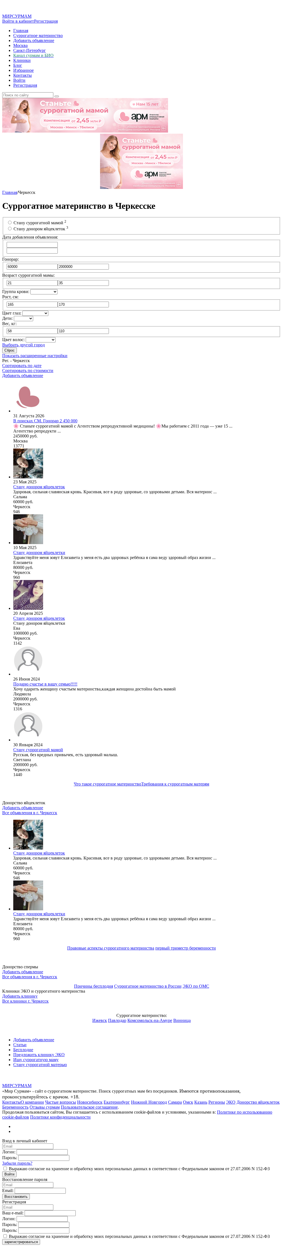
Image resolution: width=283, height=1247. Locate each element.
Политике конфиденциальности (60, 1117)
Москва (20, 45)
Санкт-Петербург (29, 50)
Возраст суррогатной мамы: (28, 275)
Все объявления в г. (29, 812)
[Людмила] (28, 674)
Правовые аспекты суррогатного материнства (110, 948)
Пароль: (9, 1157)
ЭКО (230, 1102)
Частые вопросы (60, 1102)
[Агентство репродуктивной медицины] (28, 410)
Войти (19, 80)
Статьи (20, 1044)
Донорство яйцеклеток (258, 1102)
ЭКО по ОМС (196, 986)
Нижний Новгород (149, 1102)
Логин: (8, 1152)
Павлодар (117, 1020)
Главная (20, 30)
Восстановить (16, 1197)
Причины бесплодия (93, 986)
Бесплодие (23, 1049)
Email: (8, 1190)
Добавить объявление (33, 40)
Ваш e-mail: (12, 1213)
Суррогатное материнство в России (148, 986)
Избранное (23, 70)
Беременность (15, 1107)
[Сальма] (28, 476)
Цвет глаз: (11, 313)
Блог (17, 65)
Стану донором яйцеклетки (39, 913)
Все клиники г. (25, 1001)
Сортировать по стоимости (27, 370)
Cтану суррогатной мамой (40, 222)
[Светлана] (28, 739)
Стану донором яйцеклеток (41, 228)
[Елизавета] (28, 542)
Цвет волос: (13, 339)
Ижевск (99, 1020)
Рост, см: (10, 296)
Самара (175, 1102)
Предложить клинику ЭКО (39, 1054)
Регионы (216, 1102)
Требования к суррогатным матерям (175, 784)
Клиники (22, 60)
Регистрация (46, 21)
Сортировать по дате (21, 365)
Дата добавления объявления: (30, 237)
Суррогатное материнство (38, 35)
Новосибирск (90, 1102)
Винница (182, 1020)
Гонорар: (10, 259)
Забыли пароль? (17, 1163)
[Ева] (28, 608)
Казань (200, 1102)
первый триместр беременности (185, 948)
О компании (32, 1102)
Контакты (22, 75)
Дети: (7, 318)
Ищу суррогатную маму (36, 1059)
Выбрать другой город (23, 344)
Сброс (9, 350)
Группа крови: (15, 291)
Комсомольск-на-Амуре (149, 1020)
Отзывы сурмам (45, 1107)
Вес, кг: (9, 323)
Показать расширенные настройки (34, 355)
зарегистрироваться (21, 1242)
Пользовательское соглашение (89, 1107)
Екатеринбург (117, 1102)
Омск (188, 1102)
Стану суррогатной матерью (40, 1064)
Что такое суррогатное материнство (107, 784)
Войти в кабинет (18, 21)
